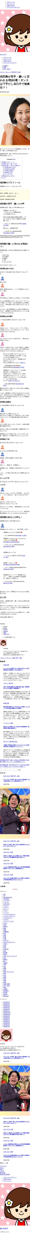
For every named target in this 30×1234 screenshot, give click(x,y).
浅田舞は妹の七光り (9, 167)
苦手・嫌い (19, 658)
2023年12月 (6, 1012)
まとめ (3, 177)
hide (14, 159)
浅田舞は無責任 (8, 170)
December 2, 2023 (8, 546)
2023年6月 (6, 1021)
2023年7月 (6, 1019)
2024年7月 (6, 1002)
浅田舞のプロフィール (7, 162)
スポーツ (3, 658)
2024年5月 (6, 1004)
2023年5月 (6, 1023)
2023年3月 (6, 1026)
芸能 (13, 658)
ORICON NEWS (5, 1174)
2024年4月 (6, 1005)
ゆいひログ (3, 54)
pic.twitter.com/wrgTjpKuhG (11, 542)
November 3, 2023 (8, 233)
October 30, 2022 (8, 569)
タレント (9, 658)
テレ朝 (2, 1171)
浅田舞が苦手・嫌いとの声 (9, 164)
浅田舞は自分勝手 (9, 169)
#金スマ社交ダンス (14, 380)
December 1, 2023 (20, 535)
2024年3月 (6, 1007)
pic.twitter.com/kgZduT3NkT (11, 564)
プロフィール (7, 57)
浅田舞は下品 (7, 172)
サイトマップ (7, 59)
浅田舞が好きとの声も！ (8, 176)
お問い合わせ (7, 61)
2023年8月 (6, 1018)
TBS (1, 1169)
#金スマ (23, 362)
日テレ (2, 1168)
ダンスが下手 (7, 174)
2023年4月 (6, 1025)
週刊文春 (2, 1173)
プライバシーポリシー (10, 62)
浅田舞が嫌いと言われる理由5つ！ (11, 165)
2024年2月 (6, 1009)
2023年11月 (6, 1014)
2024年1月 (6, 1011)
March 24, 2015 (7, 583)
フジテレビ (3, 1166)
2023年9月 (6, 1016)
